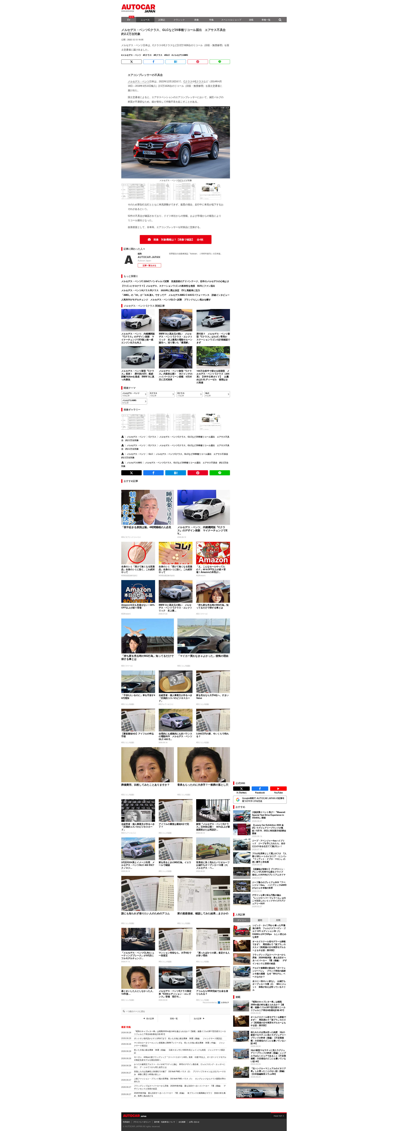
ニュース (145, 19)
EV (128, 19)
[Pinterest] (197, 61)
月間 (278, 920)
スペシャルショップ (231, 19)
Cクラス (148, 55)
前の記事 (150, 1018)
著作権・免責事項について (164, 1121)
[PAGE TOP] (279, 1115)
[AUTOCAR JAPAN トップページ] (122, 436)
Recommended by (210, 1002)
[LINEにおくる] (220, 61)
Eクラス (158, 55)
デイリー (241, 920)
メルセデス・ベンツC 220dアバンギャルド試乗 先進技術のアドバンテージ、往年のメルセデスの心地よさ (175, 281)
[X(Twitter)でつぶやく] (131, 61)
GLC (167, 55)
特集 (211, 19)
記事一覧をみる (149, 265)
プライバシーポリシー (142, 1121)
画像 (196, 19)
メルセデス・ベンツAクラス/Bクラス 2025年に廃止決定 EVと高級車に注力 (160, 290)
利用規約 (126, 1121)
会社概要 (182, 1121)
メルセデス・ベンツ (131, 55)
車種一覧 (266, 19)
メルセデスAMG (180, 55)
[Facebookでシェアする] (153, 61)
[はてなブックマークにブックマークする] (175, 61)
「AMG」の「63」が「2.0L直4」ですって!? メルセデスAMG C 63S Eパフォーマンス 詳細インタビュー (175, 294)
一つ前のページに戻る (135, 1011)
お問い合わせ (194, 1121)
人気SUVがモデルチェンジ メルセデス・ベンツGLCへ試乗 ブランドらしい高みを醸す (166, 299)
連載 (251, 19)
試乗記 (161, 19)
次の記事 (197, 1018)
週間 (260, 920)
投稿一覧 (174, 1018)
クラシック (179, 19)
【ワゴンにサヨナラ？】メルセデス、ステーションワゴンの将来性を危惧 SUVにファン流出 (168, 285)
